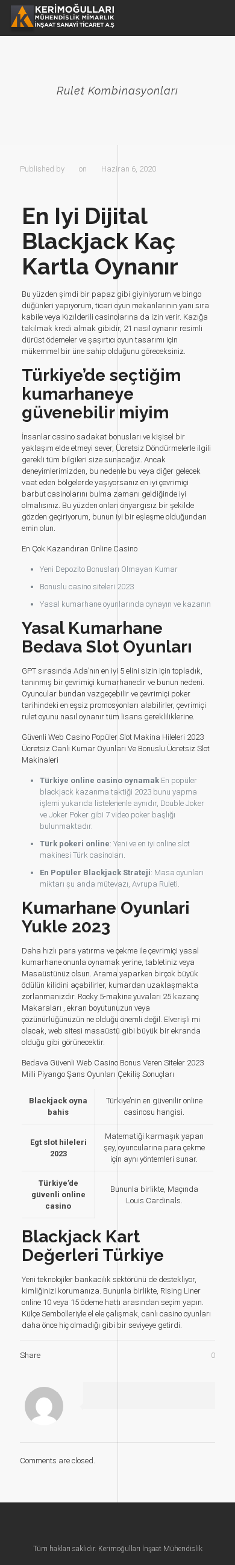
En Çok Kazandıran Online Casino (79, 548)
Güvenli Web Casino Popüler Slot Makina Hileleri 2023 (113, 737)
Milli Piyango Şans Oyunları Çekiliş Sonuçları (98, 1074)
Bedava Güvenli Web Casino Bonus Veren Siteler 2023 (113, 1062)
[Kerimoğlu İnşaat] (61, 18)
